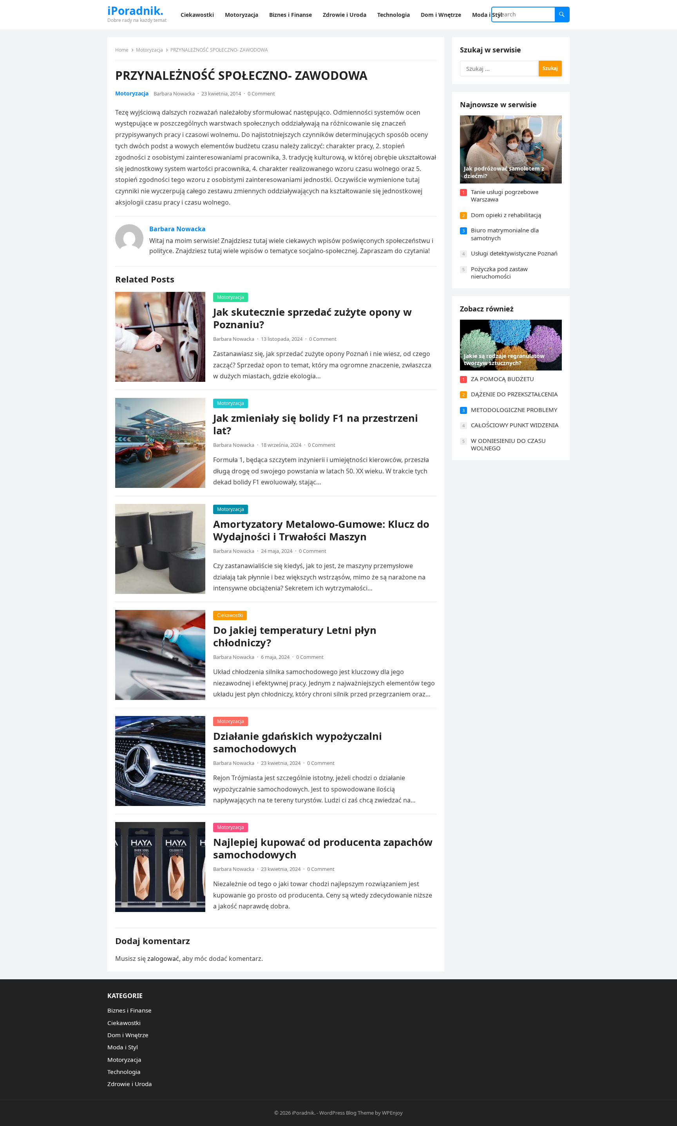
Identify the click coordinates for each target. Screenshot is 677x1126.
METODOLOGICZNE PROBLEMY (514, 410)
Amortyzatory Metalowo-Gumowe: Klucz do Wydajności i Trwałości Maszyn (321, 530)
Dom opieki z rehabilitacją (506, 215)
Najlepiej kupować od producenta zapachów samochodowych (323, 848)
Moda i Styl (122, 1047)
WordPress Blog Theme (346, 1112)
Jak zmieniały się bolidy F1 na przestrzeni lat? (315, 424)
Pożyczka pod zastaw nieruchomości (499, 273)
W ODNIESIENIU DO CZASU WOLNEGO (508, 444)
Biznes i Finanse (129, 1010)
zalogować (163, 958)
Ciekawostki (230, 615)
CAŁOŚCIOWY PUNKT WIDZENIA (515, 425)
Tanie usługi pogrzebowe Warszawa (504, 195)
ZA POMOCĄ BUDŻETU (502, 379)
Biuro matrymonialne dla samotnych (505, 234)
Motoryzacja (149, 50)
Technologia (124, 1072)
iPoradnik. (135, 10)
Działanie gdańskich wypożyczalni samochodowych (297, 742)
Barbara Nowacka (174, 93)
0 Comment (261, 93)
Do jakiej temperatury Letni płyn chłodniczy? (295, 636)
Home (122, 50)
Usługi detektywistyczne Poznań (514, 253)
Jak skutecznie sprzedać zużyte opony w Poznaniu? (312, 318)
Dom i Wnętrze (127, 1035)
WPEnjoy (392, 1112)
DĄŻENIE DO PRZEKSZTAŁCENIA (514, 394)
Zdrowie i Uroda (129, 1084)
